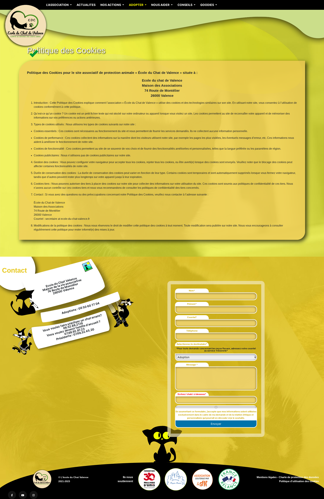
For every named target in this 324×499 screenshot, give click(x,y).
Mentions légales (267, 477)
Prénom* (192, 304)
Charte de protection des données (299, 477)
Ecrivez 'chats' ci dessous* (192, 394)
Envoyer (216, 423)
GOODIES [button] (207, 5)
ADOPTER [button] (136, 5)
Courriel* (192, 317)
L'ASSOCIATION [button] (57, 5)
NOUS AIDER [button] (160, 5)
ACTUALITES (86, 5)
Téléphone (192, 331)
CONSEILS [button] (185, 5)
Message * (192, 364)
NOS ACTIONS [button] (111, 5)
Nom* (192, 290)
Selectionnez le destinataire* (192, 344)
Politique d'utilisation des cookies (299, 481)
